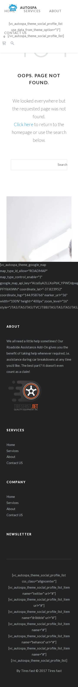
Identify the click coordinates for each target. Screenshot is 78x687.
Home (10, 445)
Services (12, 451)
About (10, 457)
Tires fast (28, 671)
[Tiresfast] (23, 7)
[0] (4, 43)
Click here (23, 124)
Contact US (14, 463)
